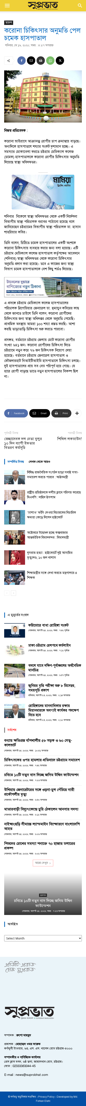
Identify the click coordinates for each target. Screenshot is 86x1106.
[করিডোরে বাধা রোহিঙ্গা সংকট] (14, 630)
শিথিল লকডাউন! (69, 439)
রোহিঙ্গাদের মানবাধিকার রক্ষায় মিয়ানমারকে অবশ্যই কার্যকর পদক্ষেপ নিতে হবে (53, 710)
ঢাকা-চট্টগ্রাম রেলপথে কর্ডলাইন (49, 645)
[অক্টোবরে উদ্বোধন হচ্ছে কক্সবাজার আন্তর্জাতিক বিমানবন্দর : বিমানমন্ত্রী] (14, 537)
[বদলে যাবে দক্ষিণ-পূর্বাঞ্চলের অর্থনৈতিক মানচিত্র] (14, 670)
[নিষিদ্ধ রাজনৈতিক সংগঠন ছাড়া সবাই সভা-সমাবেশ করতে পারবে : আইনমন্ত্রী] (14, 477)
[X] (60, 60)
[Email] (31, 60)
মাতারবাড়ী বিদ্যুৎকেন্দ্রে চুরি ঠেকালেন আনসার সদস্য (41, 809)
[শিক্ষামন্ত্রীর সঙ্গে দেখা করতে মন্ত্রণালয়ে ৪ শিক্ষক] (14, 577)
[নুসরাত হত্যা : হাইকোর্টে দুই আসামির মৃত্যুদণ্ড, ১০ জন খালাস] (14, 557)
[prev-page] (6, 593)
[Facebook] (21, 60)
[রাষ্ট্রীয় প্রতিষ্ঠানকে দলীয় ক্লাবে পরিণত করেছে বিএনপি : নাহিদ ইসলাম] (14, 497)
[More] (77, 413)
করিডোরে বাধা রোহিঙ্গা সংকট (48, 625)
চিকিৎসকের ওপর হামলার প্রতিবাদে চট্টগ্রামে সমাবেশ (42, 760)
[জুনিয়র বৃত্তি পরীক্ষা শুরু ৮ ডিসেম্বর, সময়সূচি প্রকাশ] (14, 690)
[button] (7, 5)
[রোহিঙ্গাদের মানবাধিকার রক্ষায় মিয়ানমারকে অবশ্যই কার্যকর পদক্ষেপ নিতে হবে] (14, 711)
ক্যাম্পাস (43, 895)
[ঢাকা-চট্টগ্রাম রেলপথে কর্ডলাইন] (14, 650)
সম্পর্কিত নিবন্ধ (16, 462)
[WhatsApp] (50, 60)
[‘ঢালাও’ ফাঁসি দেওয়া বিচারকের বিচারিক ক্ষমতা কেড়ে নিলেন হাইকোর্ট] (14, 517)
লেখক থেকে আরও (39, 462)
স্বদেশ (8, 22)
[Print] (41, 60)
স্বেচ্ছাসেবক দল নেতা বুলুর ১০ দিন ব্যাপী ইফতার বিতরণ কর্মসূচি (23, 443)
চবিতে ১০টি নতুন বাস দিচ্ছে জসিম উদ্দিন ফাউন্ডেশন (41, 775)
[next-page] (13, 593)
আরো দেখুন (41, 863)
